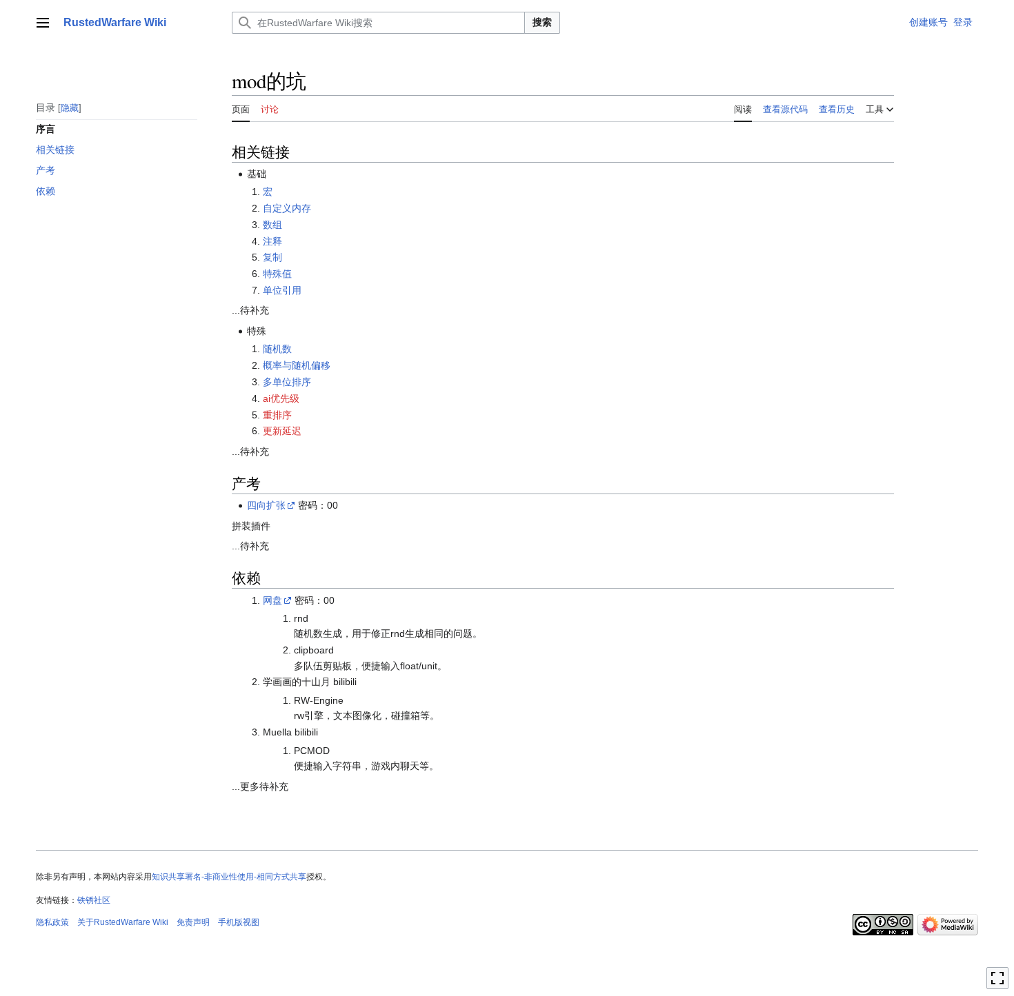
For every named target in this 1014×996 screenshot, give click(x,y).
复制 (272, 257)
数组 (272, 224)
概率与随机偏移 (296, 365)
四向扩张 (266, 505)
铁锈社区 (93, 900)
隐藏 (70, 107)
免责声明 (193, 922)
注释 (272, 241)
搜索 (542, 22)
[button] (43, 23)
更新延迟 (282, 430)
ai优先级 (281, 398)
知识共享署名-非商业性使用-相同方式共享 (229, 877)
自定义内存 (287, 208)
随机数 (277, 348)
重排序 (277, 414)
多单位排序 (287, 381)
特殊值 (277, 273)
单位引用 (282, 290)
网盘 (272, 600)
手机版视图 (238, 922)
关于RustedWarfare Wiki (122, 922)
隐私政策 (52, 922)
